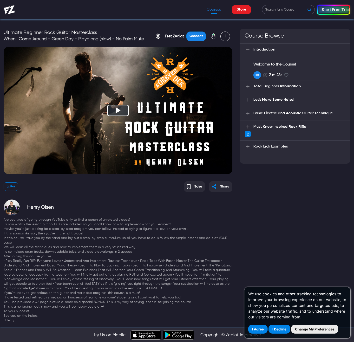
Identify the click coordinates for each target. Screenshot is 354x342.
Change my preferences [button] (314, 329)
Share (224, 186)
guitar (11, 186)
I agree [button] (258, 329)
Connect (196, 36)
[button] (333, 9)
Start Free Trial (335, 9)
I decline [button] (279, 329)
